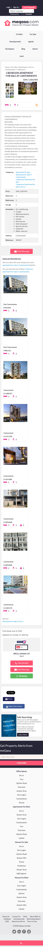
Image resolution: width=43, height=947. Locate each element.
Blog (23, 49)
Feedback (7, 919)
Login (8, 7)
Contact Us (16, 916)
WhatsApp (23, 676)
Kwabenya (21, 866)
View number (23, 663)
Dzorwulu (21, 787)
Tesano (21, 802)
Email (10, 699)
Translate (28, 14)
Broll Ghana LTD (21, 653)
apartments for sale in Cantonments (16, 265)
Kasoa (21, 862)
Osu (21, 779)
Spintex (21, 893)
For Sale (33, 34)
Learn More (23, 735)
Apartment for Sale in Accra (13, 621)
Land (22, 56)
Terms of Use (32, 921)
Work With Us (35, 916)
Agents (31, 42)
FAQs (25, 916)
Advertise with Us (18, 921)
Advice (35, 49)
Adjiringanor (21, 873)
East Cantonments (10, 304)
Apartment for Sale (23, 172)
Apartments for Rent (21, 807)
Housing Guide (18, 919)
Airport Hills (21, 858)
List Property (29, 7)
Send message (23, 251)
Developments (15, 42)
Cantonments (8, 390)
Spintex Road (21, 783)
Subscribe (21, 763)
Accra (21, 775)
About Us (6, 916)
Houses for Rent (21, 877)
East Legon (21, 795)
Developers (9, 49)
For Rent (19, 34)
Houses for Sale (21, 842)
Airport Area (22, 791)
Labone (21, 838)
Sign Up (16, 7)
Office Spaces (21, 771)
